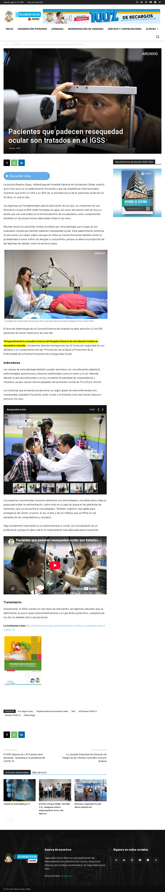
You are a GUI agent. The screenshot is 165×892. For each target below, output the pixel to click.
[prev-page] (6, 820)
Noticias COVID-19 (12, 715)
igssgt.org (66, 875)
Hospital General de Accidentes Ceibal (52, 711)
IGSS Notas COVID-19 (88, 711)
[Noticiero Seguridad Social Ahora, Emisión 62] (91, 790)
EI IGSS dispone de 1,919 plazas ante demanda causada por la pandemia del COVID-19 (24, 758)
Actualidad (16, 44)
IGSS (73, 711)
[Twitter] (137, 2)
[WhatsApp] (14, 163)
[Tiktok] (159, 2)
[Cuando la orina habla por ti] (20, 790)
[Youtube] (151, 2)
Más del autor (40, 772)
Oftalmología (29, 715)
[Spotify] (155, 2)
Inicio (6, 44)
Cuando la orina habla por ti (17, 804)
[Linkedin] (142, 2)
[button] (157, 37)
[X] (7, 163)
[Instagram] (146, 2)
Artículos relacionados (17, 772)
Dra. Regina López (25, 711)
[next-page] (11, 820)
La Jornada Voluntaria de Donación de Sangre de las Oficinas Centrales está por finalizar (84, 758)
